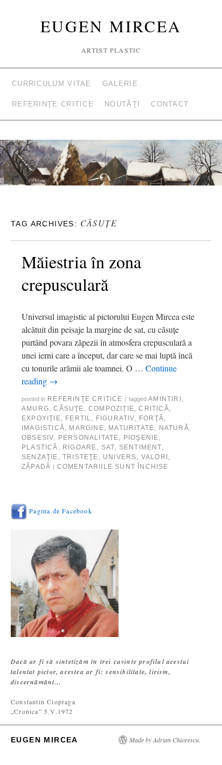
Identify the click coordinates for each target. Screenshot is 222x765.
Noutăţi (122, 104)
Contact (170, 104)
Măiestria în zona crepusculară (81, 273)
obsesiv (37, 437)
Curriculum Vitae (52, 84)
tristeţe (81, 457)
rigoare (79, 447)
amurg (35, 408)
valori (154, 457)
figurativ (115, 418)
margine (86, 428)
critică (153, 408)
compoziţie (111, 408)
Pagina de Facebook (59, 510)
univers (119, 457)
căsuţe (68, 408)
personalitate (88, 437)
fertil (78, 418)
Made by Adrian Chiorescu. (164, 739)
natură (174, 428)
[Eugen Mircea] (111, 167)
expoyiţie (41, 418)
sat (108, 447)
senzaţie (40, 457)
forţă (151, 418)
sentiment (140, 447)
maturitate (131, 428)
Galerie (120, 84)
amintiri (165, 399)
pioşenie (141, 437)
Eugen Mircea (111, 26)
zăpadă (36, 466)
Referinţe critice (53, 104)
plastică (40, 447)
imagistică (43, 428)
